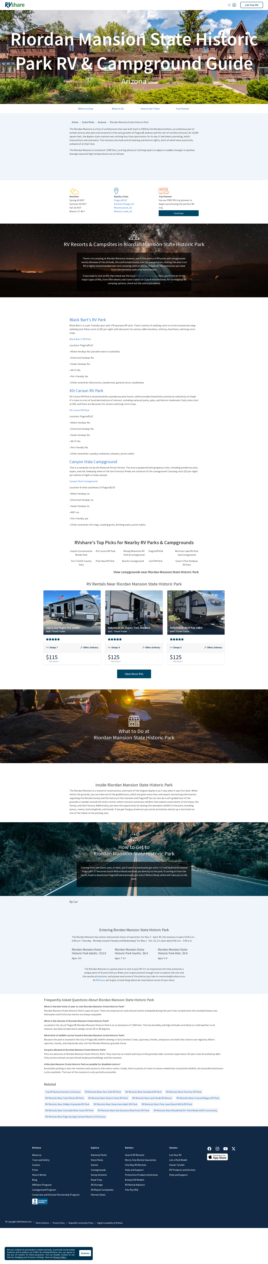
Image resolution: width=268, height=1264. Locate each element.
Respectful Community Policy (81, 1223)
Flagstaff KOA (155, 551)
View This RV (72, 650)
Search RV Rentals (134, 1154)
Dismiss (85, 1253)
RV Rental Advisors (135, 1184)
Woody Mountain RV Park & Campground (134, 552)
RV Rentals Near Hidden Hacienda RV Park (67, 1104)
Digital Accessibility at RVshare (110, 1223)
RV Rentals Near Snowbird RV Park (143, 1091)
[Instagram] (219, 1148)
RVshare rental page (146, 275)
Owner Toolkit (177, 1164)
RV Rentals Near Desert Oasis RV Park (108, 1098)
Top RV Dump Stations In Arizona (62, 1091)
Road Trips (96, 1179)
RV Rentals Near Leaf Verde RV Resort (152, 1098)
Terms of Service (42, 1223)
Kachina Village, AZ (124, 203)
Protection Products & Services (141, 1174)
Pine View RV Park (105, 560)
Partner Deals (98, 1194)
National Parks (99, 1154)
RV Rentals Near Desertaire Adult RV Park (115, 1104)
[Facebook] (211, 1148)
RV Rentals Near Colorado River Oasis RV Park (69, 1110)
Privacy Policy (59, 1223)
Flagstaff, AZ (120, 200)
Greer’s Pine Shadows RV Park (186, 562)
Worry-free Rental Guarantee (140, 1159)
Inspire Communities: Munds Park (81, 552)
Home (75, 122)
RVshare (100, 980)
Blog (34, 1179)
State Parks (88, 122)
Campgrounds (98, 1169)
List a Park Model (178, 1159)
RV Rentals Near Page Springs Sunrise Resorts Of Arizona (75, 1116)
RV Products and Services (182, 1169)
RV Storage (97, 1184)
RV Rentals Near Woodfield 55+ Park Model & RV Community (185, 1110)
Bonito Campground (133, 560)
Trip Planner (182, 108)
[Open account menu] (232, 5)
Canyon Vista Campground (83, 481)
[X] (233, 1148)
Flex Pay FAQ (131, 1189)
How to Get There (150, 108)
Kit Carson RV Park (79, 410)
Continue (178, 213)
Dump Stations (99, 1174)
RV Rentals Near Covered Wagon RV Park (197, 1098)
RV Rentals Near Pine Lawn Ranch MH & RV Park (167, 1104)
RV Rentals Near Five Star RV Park (183, 1091)
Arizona (102, 122)
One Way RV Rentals (135, 1164)
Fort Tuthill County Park (81, 562)
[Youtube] (227, 1148)
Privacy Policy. (60, 1257)
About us (36, 1154)
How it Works (39, 1174)
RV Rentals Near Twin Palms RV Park (64, 1098)
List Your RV (251, 4)
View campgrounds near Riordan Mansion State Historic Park (156, 572)
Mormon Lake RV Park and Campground (186, 552)
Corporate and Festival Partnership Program (56, 1194)
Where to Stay (85, 108)
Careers (36, 1164)
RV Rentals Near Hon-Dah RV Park (103, 1091)
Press (35, 1169)
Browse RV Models (134, 1179)
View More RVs (134, 674)
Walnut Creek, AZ (123, 211)
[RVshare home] (15, 5)
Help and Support (134, 1169)
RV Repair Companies (102, 1189)
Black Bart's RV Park (80, 339)
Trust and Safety (40, 1159)
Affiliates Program (42, 1184)
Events (94, 1164)
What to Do (118, 108)
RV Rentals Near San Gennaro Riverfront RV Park (123, 1110)
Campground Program (44, 1189)
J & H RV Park (155, 560)
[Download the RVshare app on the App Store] (217, 1156)
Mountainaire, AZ (123, 207)
